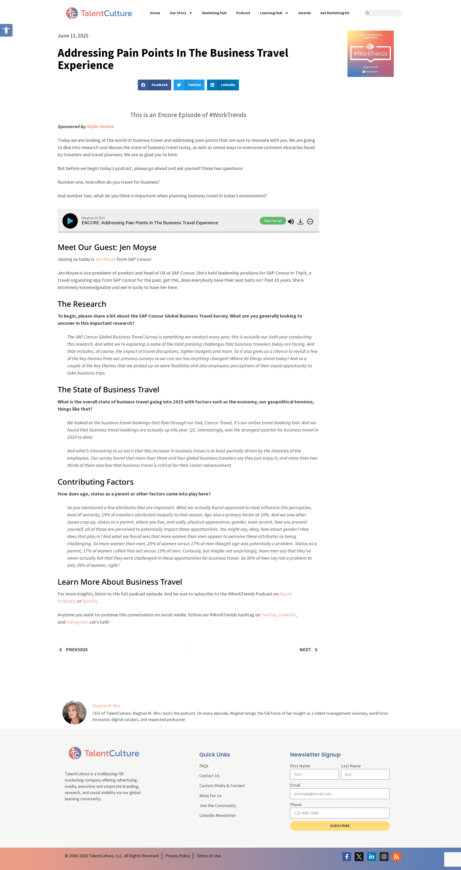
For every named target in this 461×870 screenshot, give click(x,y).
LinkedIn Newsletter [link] (217, 815)
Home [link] (155, 12)
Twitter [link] (268, 615)
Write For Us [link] (210, 795)
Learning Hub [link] (271, 12)
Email (295, 785)
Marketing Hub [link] (214, 12)
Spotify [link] (89, 601)
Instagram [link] (76, 622)
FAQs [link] (203, 766)
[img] (310, 221)
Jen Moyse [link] (105, 259)
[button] (154, 85)
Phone (296, 804)
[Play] (71, 221)
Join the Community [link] (217, 805)
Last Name (351, 766)
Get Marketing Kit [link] (335, 12)
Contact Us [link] (209, 775)
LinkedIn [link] (287, 615)
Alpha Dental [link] (100, 126)
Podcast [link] (243, 12)
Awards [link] (304, 12)
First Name (300, 766)
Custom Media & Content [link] (222, 785)
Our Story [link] (178, 12)
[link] (6, 30)
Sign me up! (273, 221)
